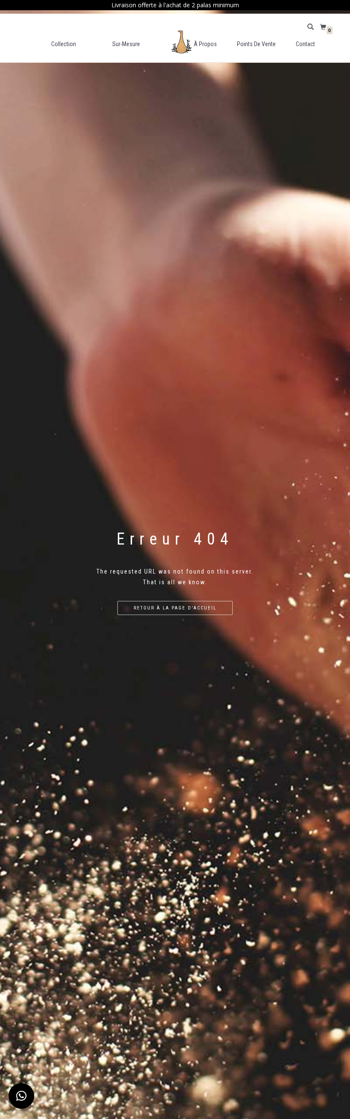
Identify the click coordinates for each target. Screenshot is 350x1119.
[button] (21, 1096)
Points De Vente (256, 44)
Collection (63, 44)
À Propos (205, 44)
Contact (305, 44)
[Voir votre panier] (324, 27)
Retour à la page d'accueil (175, 608)
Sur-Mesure (126, 44)
